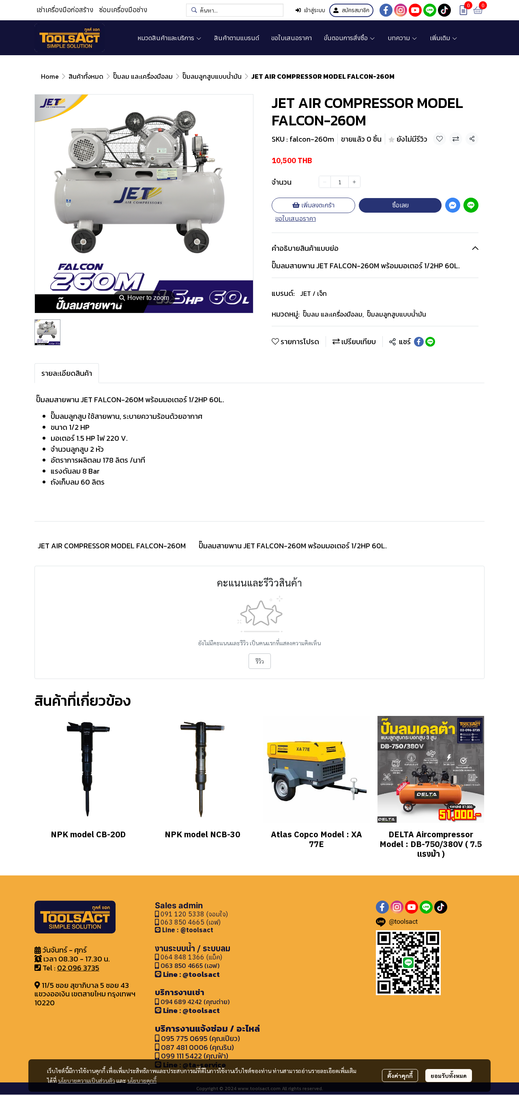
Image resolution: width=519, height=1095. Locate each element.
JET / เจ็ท (313, 293)
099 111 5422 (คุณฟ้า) (193, 1055)
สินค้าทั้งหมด (86, 76)
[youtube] (415, 10)
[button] (234, 10)
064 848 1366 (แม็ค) (191, 957)
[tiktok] (444, 10)
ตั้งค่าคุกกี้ (400, 1075)
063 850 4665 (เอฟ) (190, 922)
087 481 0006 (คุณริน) (197, 1047)
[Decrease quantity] (324, 182)
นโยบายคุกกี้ (142, 1080)
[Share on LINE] (430, 342)
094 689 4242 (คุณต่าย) (195, 1002)
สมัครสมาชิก (355, 10)
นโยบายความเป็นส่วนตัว (86, 1080)
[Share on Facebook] (419, 342)
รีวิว (259, 661)
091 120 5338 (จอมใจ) (193, 914)
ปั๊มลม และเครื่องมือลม (143, 76)
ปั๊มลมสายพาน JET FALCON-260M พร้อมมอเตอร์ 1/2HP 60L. (293, 545)
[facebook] (386, 10)
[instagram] (400, 10)
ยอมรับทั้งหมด (449, 1075)
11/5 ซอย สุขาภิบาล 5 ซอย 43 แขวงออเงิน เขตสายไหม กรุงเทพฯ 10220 (84, 994)
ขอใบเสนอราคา (295, 218)
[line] (429, 10)
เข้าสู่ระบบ (314, 10)
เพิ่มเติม (441, 38)
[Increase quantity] (354, 182)
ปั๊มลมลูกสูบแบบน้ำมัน (212, 76)
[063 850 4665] (158, 930)
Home (50, 76)
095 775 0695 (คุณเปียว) (200, 1038)
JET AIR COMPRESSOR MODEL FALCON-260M (112, 545)
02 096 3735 (78, 967)
